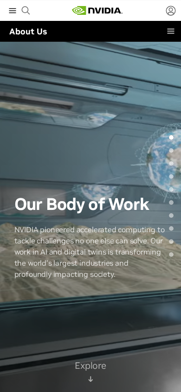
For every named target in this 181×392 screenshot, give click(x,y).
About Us (28, 31)
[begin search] (26, 10)
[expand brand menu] (170, 31)
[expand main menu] (12, 10)
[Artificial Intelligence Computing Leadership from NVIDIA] (97, 10)
